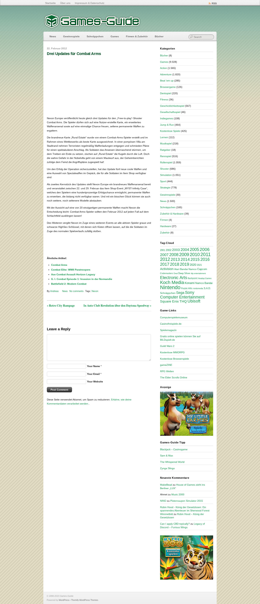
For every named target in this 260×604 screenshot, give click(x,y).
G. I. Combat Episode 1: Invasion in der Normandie (81, 279)
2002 (168, 250)
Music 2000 (177, 494)
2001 (162, 250)
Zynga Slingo (167, 468)
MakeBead (166, 484)
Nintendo (170, 287)
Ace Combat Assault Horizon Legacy (73, 274)
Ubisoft (193, 301)
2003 (176, 250)
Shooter (164, 168)
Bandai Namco (188, 269)
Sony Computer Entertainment (182, 294)
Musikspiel (166, 143)
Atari (176, 269)
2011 (205, 254)
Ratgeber (165, 149)
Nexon (95, 291)
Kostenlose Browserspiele (174, 358)
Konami (190, 283)
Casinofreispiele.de (170, 323)
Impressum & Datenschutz (89, 3)
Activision (167, 269)
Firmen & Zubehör (137, 36)
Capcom (202, 269)
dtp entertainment (198, 273)
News (53, 36)
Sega (180, 293)
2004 (185, 249)
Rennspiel (165, 156)
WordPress (64, 600)
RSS (214, 3)
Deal (176, 273)
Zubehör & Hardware (172, 213)
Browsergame (168, 87)
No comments (76, 291)
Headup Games (205, 278)
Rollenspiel (166, 162)
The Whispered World (172, 462)
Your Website (95, 381)
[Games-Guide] (92, 27)
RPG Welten (167, 371)
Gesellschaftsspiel (170, 112)
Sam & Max (166, 455)
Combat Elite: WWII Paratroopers (70, 269)
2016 (205, 259)
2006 (205, 249)
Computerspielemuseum (173, 317)
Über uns (65, 3)
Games (115, 36)
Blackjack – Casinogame (173, 449)
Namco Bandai (203, 283)
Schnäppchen (95, 36)
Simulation (166, 175)
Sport (163, 181)
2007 (164, 255)
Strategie (165, 187)
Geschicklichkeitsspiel (172, 105)
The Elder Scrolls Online (173, 377)
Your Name (93, 366)
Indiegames (166, 118)
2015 (195, 259)
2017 (164, 264)
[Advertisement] (76, 245)
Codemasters (166, 273)
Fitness (164, 99)
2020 (193, 264)
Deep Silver (184, 273)
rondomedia (198, 288)
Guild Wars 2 (167, 346)
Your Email (93, 374)
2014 (185, 259)
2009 (184, 254)
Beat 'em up (167, 80)
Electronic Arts (173, 277)
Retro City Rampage (61, 305)
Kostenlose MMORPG (172, 352)
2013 (175, 259)
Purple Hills (186, 288)
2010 (195, 254)
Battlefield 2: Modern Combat (68, 283)
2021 (199, 265)
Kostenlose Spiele (170, 131)
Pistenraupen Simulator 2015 (186, 500)
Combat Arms (59, 264)
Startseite (50, 3)
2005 (194, 249)
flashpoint (192, 278)
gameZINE (166, 364)
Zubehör (165, 232)
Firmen (164, 219)
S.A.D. (207, 288)
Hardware (165, 226)
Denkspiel (165, 93)
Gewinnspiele (71, 36)
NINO (163, 500)
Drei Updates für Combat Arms (74, 53)
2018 (174, 264)
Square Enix (169, 301)
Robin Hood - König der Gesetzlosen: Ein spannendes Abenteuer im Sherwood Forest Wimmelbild (184, 510)
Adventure (166, 74)
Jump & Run (167, 124)
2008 (173, 254)
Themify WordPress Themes (84, 600)
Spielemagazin (168, 330)
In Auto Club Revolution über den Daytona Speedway (117, 305)
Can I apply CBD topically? (175, 523)
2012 (165, 259)
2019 (184, 264)
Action (163, 68)
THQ (183, 301)
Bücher (159, 36)
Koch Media (172, 282)
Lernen (164, 137)
